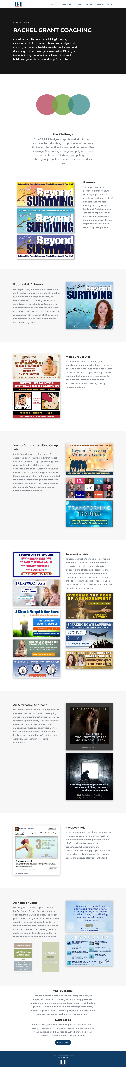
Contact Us (63, 1042)
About (57, 4)
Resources (100, 4)
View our (63, 1057)
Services (89, 4)
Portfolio (79, 4)
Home (51, 4)
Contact (109, 4)
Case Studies (66, 4)
